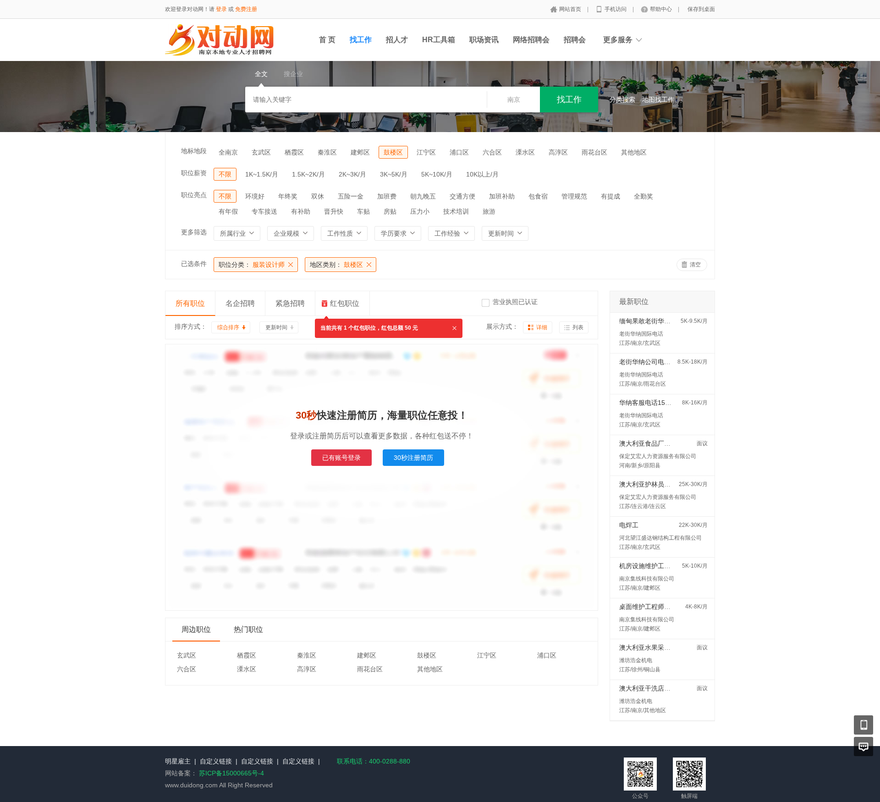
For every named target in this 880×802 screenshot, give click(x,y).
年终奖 (287, 196)
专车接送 (264, 211)
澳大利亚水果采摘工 (648, 647)
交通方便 (462, 196)
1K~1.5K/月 (261, 174)
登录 (221, 9)
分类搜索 (622, 99)
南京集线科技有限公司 (646, 578)
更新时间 (276, 327)
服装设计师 (252, 264)
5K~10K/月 (436, 174)
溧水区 (525, 152)
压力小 (419, 211)
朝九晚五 (423, 196)
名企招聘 (240, 303)
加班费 (386, 196)
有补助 (300, 211)
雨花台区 (594, 152)
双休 (317, 196)
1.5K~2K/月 (308, 174)
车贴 (363, 211)
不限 (225, 174)
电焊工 (628, 525)
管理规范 (574, 196)
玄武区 (261, 152)
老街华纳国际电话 (641, 334)
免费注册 (246, 9)
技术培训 (456, 211)
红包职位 (344, 303)
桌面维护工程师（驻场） (654, 606)
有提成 (610, 196)
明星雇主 (178, 761)
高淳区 (558, 152)
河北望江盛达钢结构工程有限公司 (660, 538)
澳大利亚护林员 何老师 (652, 484)
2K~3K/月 (352, 174)
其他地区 (634, 152)
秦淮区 (327, 152)
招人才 (397, 40)
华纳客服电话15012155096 (658, 402)
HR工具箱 (438, 40)
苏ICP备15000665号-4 (231, 773)
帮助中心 (661, 9)
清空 (695, 264)
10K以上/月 (482, 174)
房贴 (390, 211)
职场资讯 (484, 40)
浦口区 (459, 152)
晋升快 (333, 211)
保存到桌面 (701, 9)
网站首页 (571, 9)
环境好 (254, 196)
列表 (577, 327)
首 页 (327, 40)
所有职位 (190, 303)
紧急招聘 (290, 303)
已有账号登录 (341, 457)
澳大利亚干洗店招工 (648, 688)
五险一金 (350, 196)
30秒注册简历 (413, 457)
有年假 (228, 211)
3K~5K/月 (393, 174)
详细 (541, 327)
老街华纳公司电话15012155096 (665, 361)
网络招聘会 (531, 40)
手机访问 (616, 9)
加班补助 (502, 196)
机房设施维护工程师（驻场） (661, 566)
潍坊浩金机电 (635, 660)
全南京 (228, 152)
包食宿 (538, 196)
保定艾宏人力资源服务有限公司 (657, 456)
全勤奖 (643, 196)
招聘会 (575, 40)
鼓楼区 (393, 152)
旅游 (489, 211)
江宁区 (426, 152)
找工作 (361, 40)
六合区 (492, 152)
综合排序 (228, 327)
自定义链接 (216, 761)
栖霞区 (294, 152)
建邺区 (360, 152)
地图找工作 (658, 99)
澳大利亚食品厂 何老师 (652, 443)
